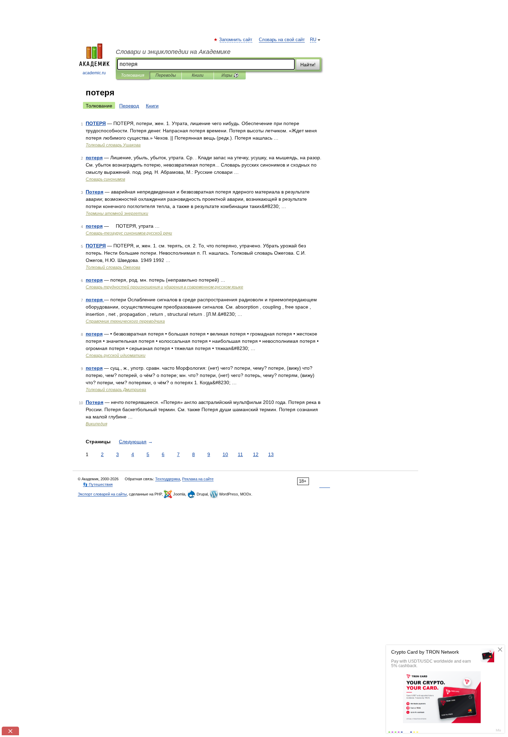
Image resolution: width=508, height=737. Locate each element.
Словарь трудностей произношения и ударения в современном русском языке (164, 287)
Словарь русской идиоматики (115, 355)
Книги (198, 75)
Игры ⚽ (230, 75)
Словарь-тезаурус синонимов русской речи (129, 233)
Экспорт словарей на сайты (102, 494)
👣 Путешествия (98, 484)
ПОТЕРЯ (96, 123)
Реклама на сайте (198, 479)
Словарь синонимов (105, 179)
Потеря (94, 192)
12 (255, 454)
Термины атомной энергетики (117, 213)
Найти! (308, 64)
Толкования (132, 75)
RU (313, 39)
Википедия (96, 424)
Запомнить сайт (236, 39)
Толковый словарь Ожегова (113, 267)
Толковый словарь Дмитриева (116, 389)
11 (240, 454)
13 (271, 454)
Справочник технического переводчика (125, 321)
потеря (94, 157)
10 (225, 454)
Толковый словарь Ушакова (113, 145)
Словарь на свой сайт (282, 39)
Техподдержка (167, 479)
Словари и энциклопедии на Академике (173, 51)
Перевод (129, 105)
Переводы (166, 75)
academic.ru (94, 72)
